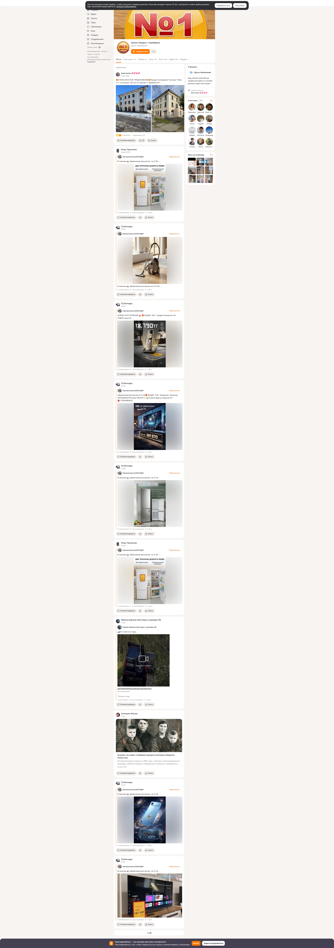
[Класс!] (117, 135)
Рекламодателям (93, 51)
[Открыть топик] (149, 81)
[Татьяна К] (192, 141)
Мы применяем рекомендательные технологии (99, 59)
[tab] (118, 59)
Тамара (209, 124)
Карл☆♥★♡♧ (210, 112)
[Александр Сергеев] (209, 141)
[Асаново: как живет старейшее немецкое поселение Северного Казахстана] (149, 744)
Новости (90, 54)
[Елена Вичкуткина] (192, 118)
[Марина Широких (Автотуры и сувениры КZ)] (118, 621)
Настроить (239, 5)
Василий (200, 135)
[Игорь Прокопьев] (118, 151)
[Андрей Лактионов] (200, 118)
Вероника (192, 112)
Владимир (209, 135)
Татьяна (192, 147)
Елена (192, 124)
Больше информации (126, 6)
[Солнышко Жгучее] (118, 715)
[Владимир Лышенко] (209, 130)
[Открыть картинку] (133, 108)
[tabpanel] (149, 496)
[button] (140, 51)
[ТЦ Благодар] (118, 228)
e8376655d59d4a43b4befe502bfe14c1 (134, 689)
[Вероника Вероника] (192, 107)
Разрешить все (223, 5)
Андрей (201, 124)
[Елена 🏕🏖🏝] (200, 141)
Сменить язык (92, 47)
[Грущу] (120, 135)
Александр (209, 147)
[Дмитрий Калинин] (200, 107)
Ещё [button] (96, 54)
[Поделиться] (140, 217)
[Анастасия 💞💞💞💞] (118, 74)
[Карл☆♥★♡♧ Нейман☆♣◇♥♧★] (209, 107)
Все (211, 100)
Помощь (104, 51)
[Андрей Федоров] (192, 130)
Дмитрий (200, 112)
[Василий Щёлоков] (200, 130)
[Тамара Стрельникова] (209, 118)
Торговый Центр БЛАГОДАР (133, 157)
